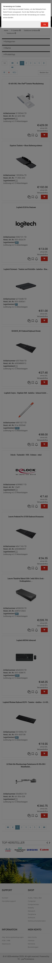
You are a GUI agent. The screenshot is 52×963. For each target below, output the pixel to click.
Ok (44, 24)
